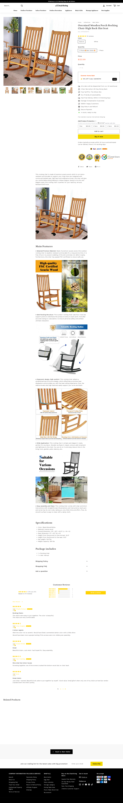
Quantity (81, 47)
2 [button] (60, 689)
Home (15, 10)
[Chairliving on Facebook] (83, 784)
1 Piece (101, 50)
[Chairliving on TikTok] (92, 784)
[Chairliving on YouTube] (86, 784)
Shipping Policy (42, 561)
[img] (17, 606)
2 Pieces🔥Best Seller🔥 (87, 50)
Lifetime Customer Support (70, 788)
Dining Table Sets (49, 787)
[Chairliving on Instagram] (80, 784)
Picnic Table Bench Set (51, 790)
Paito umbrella (48, 782)
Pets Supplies (105, 10)
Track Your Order (14, 785)
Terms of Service (14, 792)
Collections (87, 22)
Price (80, 56)
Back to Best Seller (62, 752)
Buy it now (99, 136)
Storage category (49, 785)
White (96, 41)
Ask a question (42, 571)
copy (114, 79)
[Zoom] (37, 51)
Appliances (68, 10)
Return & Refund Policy (33, 785)
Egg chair (47, 779)
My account (47, 792)
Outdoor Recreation (56, 10)
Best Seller (96, 22)
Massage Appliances (92, 10)
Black (89, 41)
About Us (12, 779)
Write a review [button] (96, 592)
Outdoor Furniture (26, 10)
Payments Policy (31, 777)
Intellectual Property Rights (15, 788)
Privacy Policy (30, 782)
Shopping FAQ (41, 566)
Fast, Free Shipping (68, 786)
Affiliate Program (31, 787)
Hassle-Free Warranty (68, 779)
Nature (81, 41)
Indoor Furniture (41, 10)
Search (11, 777)
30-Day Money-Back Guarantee (68, 782)
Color (80, 38)
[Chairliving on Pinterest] (89, 784)
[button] (82, 36)
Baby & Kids (79, 10)
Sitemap (29, 790)
